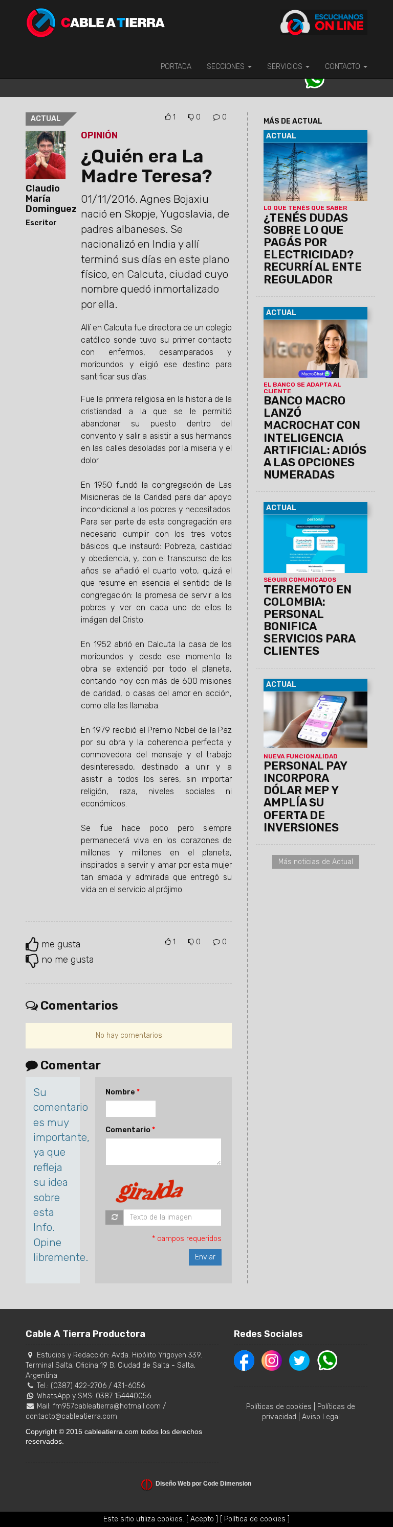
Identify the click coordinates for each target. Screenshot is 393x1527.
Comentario (127, 1130)
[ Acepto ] (202, 1519)
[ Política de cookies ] (255, 1519)
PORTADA (176, 66)
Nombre (120, 1092)
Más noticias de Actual (315, 861)
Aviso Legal (321, 1417)
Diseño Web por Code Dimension (203, 1483)
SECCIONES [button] (227, 66)
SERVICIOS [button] (285, 66)
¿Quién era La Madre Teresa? (146, 166)
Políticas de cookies (279, 1406)
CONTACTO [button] (343, 66)
